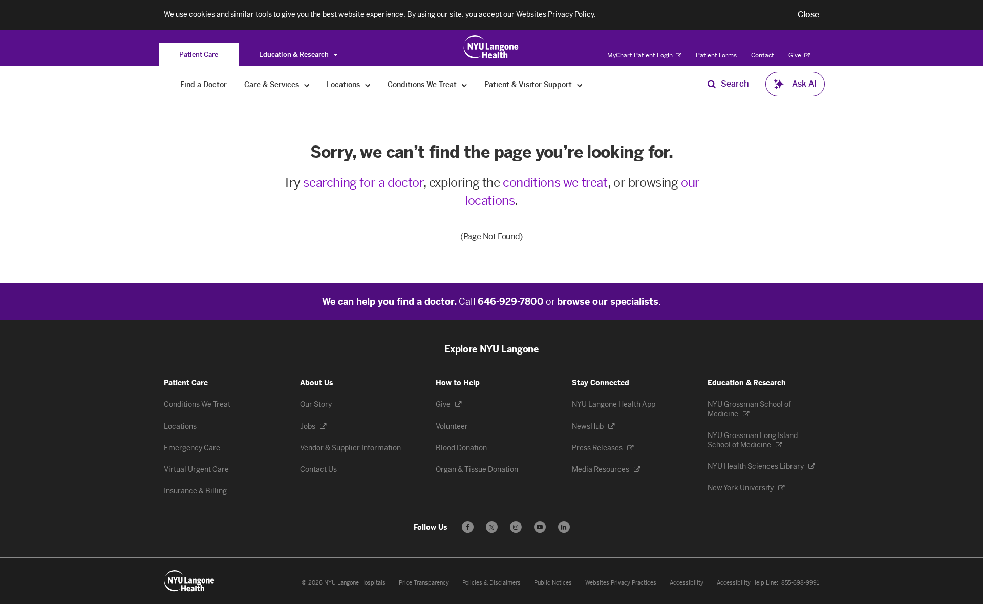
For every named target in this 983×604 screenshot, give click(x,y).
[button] (808, 15)
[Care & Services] (307, 84)
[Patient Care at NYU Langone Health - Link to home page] (491, 47)
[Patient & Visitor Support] (579, 84)
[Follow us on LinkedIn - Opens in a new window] (564, 527)
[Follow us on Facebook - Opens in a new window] (468, 527)
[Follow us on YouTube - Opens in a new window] (540, 527)
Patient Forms (716, 55)
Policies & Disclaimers (491, 582)
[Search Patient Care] (712, 84)
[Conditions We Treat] (464, 84)
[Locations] (367, 84)
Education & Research (294, 54)
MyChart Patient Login (640, 55)
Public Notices (553, 582)
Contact (762, 55)
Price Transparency (424, 582)
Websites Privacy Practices (620, 582)
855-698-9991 (800, 582)
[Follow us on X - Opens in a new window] (492, 527)
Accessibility (686, 582)
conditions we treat (555, 182)
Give (795, 55)
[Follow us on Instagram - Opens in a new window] (516, 527)
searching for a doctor (363, 182)
